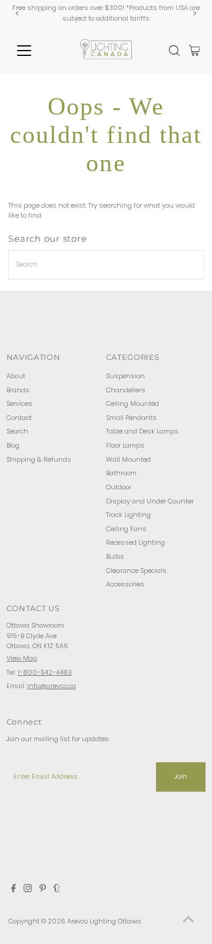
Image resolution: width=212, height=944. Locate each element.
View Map (21, 658)
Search (17, 431)
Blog (12, 445)
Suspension (125, 376)
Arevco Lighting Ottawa (104, 921)
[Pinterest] (43, 890)
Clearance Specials (136, 570)
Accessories (125, 584)
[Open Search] (174, 50)
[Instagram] (28, 890)
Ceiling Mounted (132, 403)
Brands (17, 390)
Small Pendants (131, 417)
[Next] (194, 13)
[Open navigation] (31, 50)
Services (19, 403)
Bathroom (121, 473)
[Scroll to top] (188, 920)
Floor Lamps (125, 445)
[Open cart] (194, 50)
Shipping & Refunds (38, 459)
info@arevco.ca (51, 686)
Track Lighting (128, 514)
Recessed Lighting (135, 542)
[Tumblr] (57, 890)
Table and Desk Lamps (142, 431)
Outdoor (118, 487)
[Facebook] (13, 890)
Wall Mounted (128, 459)
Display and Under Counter (150, 501)
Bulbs (115, 556)
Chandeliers (125, 390)
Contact (19, 417)
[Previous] (17, 13)
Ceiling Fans (126, 528)
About (15, 376)
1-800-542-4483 (45, 672)
